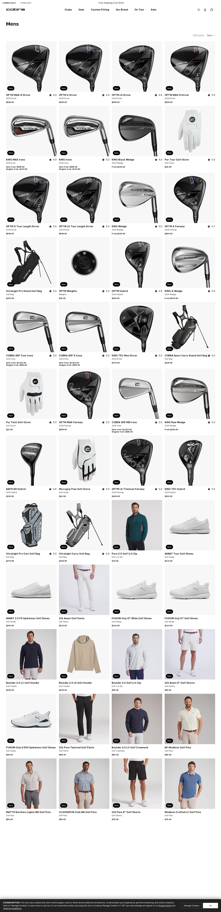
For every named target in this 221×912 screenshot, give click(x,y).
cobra (9, 3)
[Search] (198, 9)
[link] (68, 9)
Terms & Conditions (12, 908)
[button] (100, 9)
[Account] (205, 9)
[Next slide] (52, 66)
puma (26, 3)
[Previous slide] (10, 66)
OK (210, 905)
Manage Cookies (191, 905)
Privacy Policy (165, 905)
